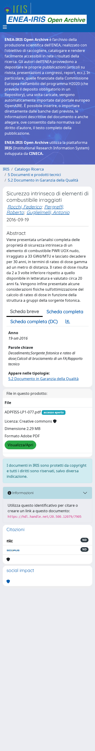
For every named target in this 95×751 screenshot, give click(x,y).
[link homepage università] (46, 19)
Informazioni (22, 492)
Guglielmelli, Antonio (48, 212)
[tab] (68, 321)
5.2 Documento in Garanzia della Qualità (43, 180)
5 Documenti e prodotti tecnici (34, 174)
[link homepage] (17, 8)
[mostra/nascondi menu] (5, 27)
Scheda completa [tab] (65, 311)
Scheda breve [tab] (24, 311)
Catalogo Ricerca (29, 169)
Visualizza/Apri (20, 444)
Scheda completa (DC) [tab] (34, 321)
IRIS (6, 169)
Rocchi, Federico (24, 207)
